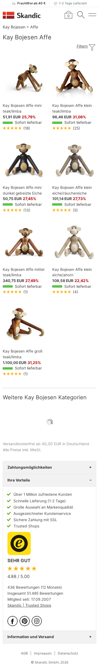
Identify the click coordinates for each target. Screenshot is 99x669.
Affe (34, 27)
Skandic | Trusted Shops (29, 605)
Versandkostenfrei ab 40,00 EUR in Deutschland (46, 444)
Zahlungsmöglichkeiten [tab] (29, 467)
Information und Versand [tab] (30, 637)
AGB (24, 653)
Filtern (82, 46)
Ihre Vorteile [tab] (18, 480)
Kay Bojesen (14, 27)
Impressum (43, 653)
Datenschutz (68, 653)
